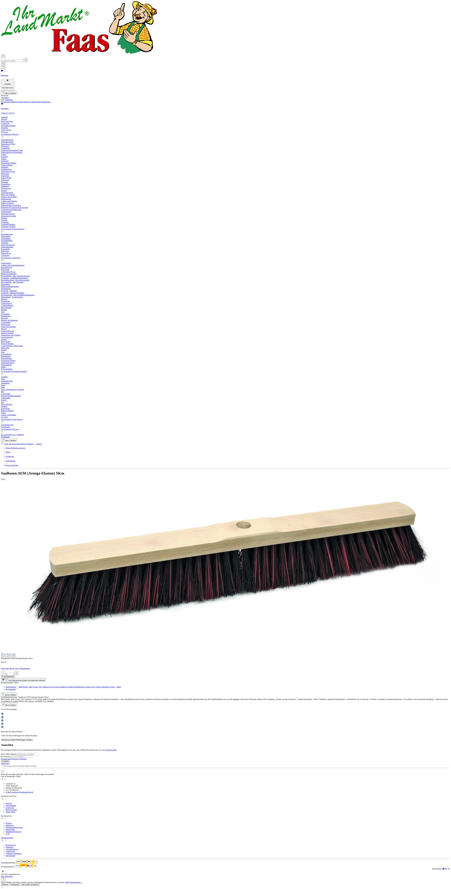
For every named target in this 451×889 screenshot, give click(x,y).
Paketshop (9, 847)
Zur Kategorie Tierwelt (9, 134)
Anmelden (5, 98)
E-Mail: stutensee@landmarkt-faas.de (19, 792)
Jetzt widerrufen (7, 876)
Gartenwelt (10, 808)
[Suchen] (25, 60)
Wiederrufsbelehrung (13, 832)
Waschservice (11, 845)
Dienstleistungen (7, 838)
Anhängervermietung (13, 854)
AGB (8, 834)
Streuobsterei (10, 856)
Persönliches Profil (16, 102)
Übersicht (5, 102)
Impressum (10, 825)
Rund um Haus (11, 810)
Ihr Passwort (6, 757)
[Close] (2, 887)
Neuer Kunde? (111, 750)
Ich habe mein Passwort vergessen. (14, 759)
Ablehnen (5, 885)
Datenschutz (10, 830)
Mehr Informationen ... (73, 882)
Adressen (26, 102)
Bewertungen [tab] (11, 689)
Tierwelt (9, 803)
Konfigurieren (15, 885)
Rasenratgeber (11, 806)
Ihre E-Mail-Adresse (9, 754)
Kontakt (9, 823)
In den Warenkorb (8, 676)
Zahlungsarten (35, 102)
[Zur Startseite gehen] (79, 53)
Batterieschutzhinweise (14, 827)
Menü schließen (10, 93)
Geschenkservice (12, 849)
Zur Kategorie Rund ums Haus (12, 229)
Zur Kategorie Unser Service (12, 419)
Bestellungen (46, 102)
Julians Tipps (10, 812)
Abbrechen (5, 763)
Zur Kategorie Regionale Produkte (14, 371)
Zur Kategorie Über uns (10, 429)
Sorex (3, 479)
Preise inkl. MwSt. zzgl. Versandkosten (15, 668)
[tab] (63, 687)
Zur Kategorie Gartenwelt (11, 258)
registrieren (9, 100)
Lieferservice (10, 851)
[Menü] (3, 56)
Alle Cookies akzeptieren (30, 885)
